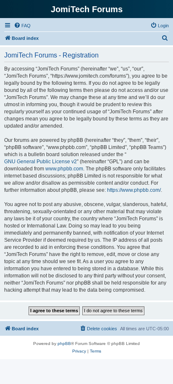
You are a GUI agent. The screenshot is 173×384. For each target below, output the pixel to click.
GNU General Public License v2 (40, 162)
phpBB (64, 343)
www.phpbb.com (64, 169)
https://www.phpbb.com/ (134, 190)
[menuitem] (22, 26)
